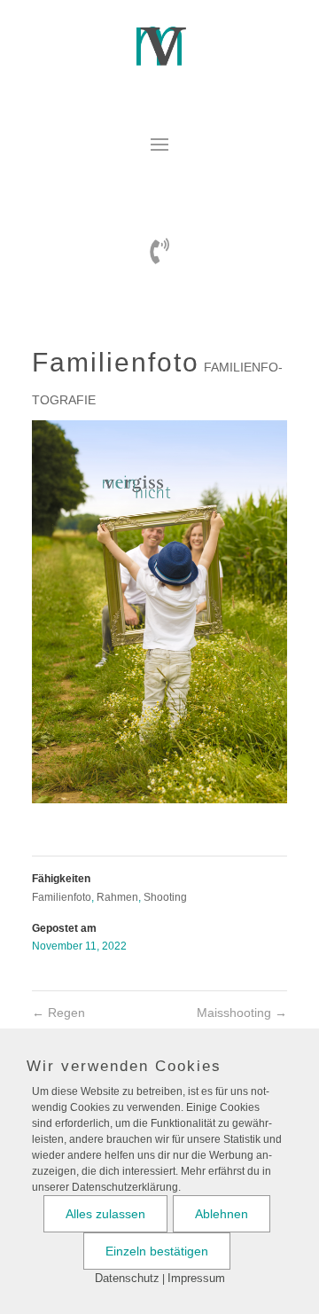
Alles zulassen (105, 1214)
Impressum (196, 1278)
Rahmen (117, 897)
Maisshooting (242, 1012)
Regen (58, 1012)
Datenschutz (127, 1278)
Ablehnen (221, 1214)
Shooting (165, 897)
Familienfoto (61, 897)
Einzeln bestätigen (156, 1251)
